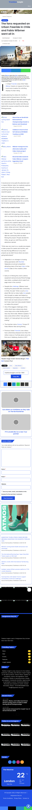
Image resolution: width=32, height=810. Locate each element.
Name (3, 469)
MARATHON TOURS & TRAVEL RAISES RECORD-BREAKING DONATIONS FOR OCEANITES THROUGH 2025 (15, 539)
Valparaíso (15, 368)
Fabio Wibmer (18, 365)
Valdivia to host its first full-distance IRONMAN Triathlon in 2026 (20, 132)
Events (4, 656)
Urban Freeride (6, 368)
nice (27, 291)
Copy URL (16, 376)
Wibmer (7, 75)
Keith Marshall (6, 38)
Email (3, 476)
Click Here (10, 640)
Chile (10, 365)
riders (23, 266)
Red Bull (21, 262)
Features (9, 16)
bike (16, 75)
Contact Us (26, 798)
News (4, 651)
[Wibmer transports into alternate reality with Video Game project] (6, 148)
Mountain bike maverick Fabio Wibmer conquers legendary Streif (20, 159)
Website (3, 484)
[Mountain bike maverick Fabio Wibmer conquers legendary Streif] (6, 167)
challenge (15, 286)
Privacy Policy (18, 798)
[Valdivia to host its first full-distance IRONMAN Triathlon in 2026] (6, 136)
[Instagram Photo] (6, 593)
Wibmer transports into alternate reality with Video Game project (20, 149)
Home (4, 16)
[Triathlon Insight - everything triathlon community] (16, 2)
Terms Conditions (8, 798)
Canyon (19, 324)
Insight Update (6, 662)
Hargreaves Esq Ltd (16, 795)
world (6, 268)
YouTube (23, 368)
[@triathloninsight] (29, 589)
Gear (3, 654)
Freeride (14, 84)
